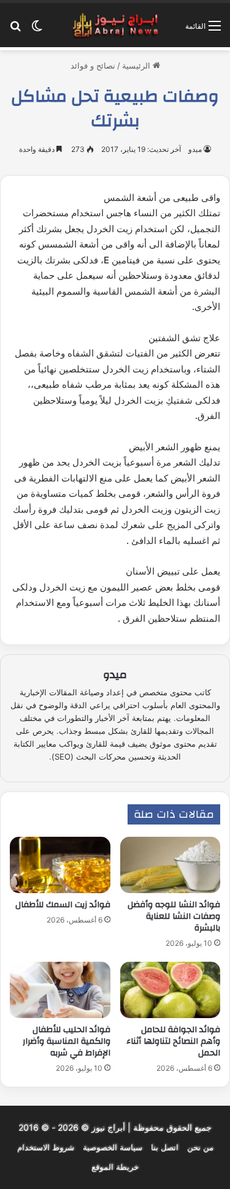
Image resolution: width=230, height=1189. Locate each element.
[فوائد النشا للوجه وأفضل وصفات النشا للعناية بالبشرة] (170, 865)
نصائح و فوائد (93, 65)
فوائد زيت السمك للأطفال (62, 905)
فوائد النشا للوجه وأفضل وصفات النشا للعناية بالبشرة (174, 916)
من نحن (200, 1147)
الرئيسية (137, 65)
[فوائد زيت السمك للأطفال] (60, 865)
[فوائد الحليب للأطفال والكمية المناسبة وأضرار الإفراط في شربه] (60, 990)
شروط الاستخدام (45, 1147)
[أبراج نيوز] (115, 25)
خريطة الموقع (115, 1167)
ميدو (195, 149)
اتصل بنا (164, 1147)
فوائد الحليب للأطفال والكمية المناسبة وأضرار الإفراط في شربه (66, 1041)
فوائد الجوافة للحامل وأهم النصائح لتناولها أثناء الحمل (173, 1041)
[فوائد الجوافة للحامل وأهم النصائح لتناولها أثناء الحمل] (170, 990)
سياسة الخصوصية (112, 1147)
